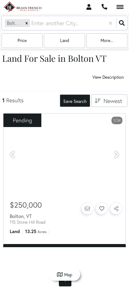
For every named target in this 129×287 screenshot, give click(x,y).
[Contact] (87, 208)
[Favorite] (101, 208)
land (64, 40)
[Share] (116, 208)
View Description (108, 77)
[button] (26, 23)
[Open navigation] (120, 7)
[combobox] (32, 23)
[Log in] (89, 7)
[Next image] (117, 155)
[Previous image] (12, 155)
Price (22, 40)
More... (107, 40)
